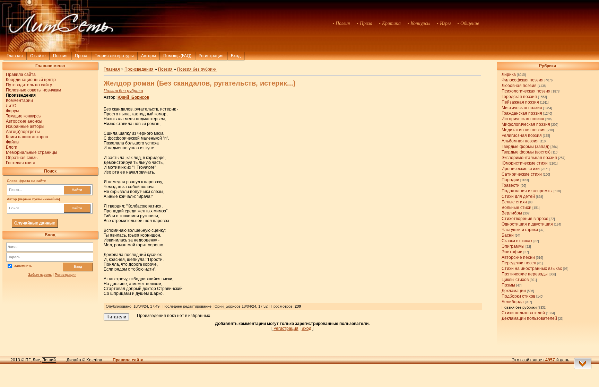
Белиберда (513, 301)
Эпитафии (512, 251)
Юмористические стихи (525, 163)
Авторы (148, 55)
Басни (508, 235)
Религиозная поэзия (522, 135)
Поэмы (508, 285)
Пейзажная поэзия (520, 102)
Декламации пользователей (529, 318)
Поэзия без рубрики (519, 307)
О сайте (38, 55)
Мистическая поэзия (522, 107)
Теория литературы (114, 55)
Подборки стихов (518, 296)
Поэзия (60, 55)
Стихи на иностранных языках (532, 268)
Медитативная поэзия (524, 129)
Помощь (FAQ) (177, 55)
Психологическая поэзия (526, 91)
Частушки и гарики (520, 229)
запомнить (23, 265)
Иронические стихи (521, 168)
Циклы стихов (515, 279)
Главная (15, 55)
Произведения (139, 69)
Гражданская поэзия (522, 113)
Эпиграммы (513, 246)
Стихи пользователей (523, 312)
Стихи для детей (518, 196)
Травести (511, 185)
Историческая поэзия (523, 118)
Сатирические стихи (522, 174)
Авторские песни (518, 257)
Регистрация (211, 55)
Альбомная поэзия (520, 141)
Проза (81, 55)
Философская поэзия (523, 80)
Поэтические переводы (525, 274)
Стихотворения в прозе (525, 218)
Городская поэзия (519, 96)
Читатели (116, 316)
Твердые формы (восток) (526, 152)
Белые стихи (514, 202)
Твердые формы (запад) (525, 146)
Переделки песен (519, 263)
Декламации (514, 290)
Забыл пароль (40, 274)
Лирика (509, 74)
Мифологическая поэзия (526, 124)
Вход (78, 267)
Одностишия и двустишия (527, 224)
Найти (77, 190)
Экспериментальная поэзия (529, 157)
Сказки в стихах (517, 240)
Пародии (510, 179)
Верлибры (512, 213)
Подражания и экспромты (527, 190)
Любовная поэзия (519, 85)
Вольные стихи (516, 207)
